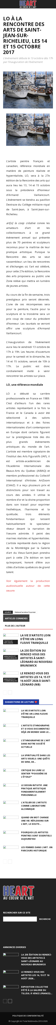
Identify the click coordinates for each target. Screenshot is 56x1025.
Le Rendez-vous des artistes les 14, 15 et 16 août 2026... (35, 975)
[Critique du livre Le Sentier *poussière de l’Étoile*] (11, 774)
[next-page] (10, 692)
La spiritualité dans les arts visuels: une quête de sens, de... (35, 758)
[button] (5, 4)
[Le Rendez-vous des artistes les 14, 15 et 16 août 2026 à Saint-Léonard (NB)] (11, 677)
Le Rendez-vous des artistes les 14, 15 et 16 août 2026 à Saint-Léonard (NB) (35, 679)
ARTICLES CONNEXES (16, 618)
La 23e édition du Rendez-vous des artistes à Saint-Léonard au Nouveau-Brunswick (36, 658)
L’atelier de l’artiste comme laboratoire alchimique (34, 805)
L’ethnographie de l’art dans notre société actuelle (35, 743)
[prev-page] (5, 692)
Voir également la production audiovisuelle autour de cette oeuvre (28, 585)
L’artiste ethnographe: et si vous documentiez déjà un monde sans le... (35, 728)
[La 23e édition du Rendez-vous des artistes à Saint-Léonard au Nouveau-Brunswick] (11, 654)
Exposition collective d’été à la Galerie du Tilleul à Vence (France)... (36, 990)
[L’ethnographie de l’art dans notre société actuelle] (11, 744)
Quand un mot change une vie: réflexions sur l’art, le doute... (35, 820)
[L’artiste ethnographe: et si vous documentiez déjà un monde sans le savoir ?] (11, 729)
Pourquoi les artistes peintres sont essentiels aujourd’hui (36, 835)
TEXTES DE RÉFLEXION (8, 642)
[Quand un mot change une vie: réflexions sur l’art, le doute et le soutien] (11, 821)
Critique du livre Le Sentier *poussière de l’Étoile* (34, 773)
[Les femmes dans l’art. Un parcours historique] (11, 851)
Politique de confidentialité (28, 1015)
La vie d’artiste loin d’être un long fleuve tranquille (35, 639)
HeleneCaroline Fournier (25, 612)
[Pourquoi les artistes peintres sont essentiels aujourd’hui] (11, 836)
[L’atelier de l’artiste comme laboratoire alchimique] (11, 806)
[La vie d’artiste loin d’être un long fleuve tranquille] (11, 639)
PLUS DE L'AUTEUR (15, 625)
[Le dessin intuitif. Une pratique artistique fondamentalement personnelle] (11, 789)
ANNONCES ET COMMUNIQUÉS (10, 657)
